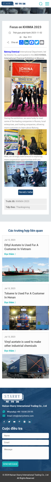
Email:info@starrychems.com (20, 416)
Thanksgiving (18, 207)
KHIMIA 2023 (17, 201)
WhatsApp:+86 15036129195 (20, 412)
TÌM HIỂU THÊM (26, 192)
